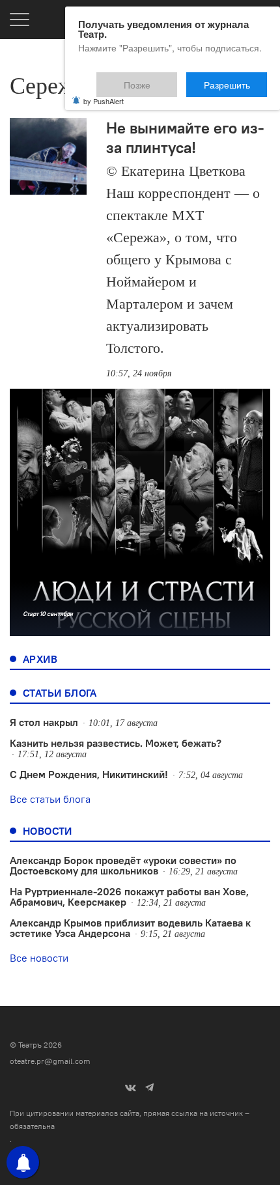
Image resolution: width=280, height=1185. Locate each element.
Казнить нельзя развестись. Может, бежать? (115, 742)
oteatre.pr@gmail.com (50, 1061)
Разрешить (236, 78)
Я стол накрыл (44, 722)
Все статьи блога (50, 798)
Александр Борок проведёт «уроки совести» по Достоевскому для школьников (123, 865)
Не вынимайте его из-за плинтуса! (185, 137)
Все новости (39, 957)
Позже (168, 78)
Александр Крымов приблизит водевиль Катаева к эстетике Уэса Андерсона (130, 928)
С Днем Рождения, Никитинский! (89, 774)
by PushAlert (103, 92)
